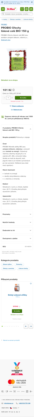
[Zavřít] (32, 2)
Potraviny (19, 264)
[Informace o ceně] (14, 89)
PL (14, 412)
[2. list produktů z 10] (4, 326)
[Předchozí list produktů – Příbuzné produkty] (26, 326)
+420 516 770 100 (24, 403)
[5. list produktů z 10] (9, 326)
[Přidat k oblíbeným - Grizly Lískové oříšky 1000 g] (30, 283)
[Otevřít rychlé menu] (3, 9)
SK (12, 412)
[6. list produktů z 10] (11, 326)
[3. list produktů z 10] (6, 326)
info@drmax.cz (8, 403)
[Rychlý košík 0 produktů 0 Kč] (31, 9)
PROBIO (4, 24)
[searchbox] (17, 14)
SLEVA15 (14, 2)
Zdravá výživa (7, 264)
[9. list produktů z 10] (16, 326)
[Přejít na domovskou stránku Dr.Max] (11, 9)
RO (17, 412)
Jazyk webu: (5, 407)
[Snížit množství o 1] (4, 98)
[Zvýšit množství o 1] (12, 98)
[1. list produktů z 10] (2, 326)
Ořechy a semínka (8, 268)
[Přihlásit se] (26, 9)
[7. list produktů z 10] (13, 326)
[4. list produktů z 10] (8, 326)
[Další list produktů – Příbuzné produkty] (31, 326)
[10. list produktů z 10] (18, 326)
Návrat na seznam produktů (11, 340)
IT (19, 412)
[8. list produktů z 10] (15, 326)
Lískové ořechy (23, 268)
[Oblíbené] (22, 9)
